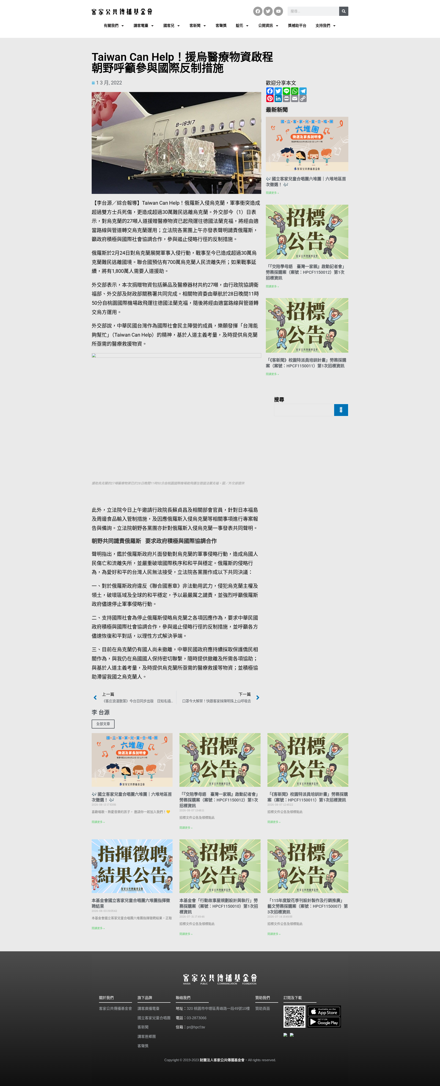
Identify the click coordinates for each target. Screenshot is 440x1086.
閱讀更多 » (272, 193)
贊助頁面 (262, 1009)
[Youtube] (278, 11)
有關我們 (111, 25)
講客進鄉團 (147, 1037)
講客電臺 (141, 25)
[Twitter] (268, 11)
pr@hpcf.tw (196, 1027)
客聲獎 (221, 25)
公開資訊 (265, 25)
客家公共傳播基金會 (115, 1009)
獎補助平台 (297, 25)
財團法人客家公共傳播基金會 (222, 1060)
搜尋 (279, 399)
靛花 (239, 25)
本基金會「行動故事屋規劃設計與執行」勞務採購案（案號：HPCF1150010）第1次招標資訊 (218, 906)
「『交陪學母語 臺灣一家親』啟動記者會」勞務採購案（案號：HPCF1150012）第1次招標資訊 (306, 272)
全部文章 (103, 724)
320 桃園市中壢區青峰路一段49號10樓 (218, 1009)
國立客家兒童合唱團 (154, 1018)
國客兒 (168, 25)
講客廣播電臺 (149, 1009)
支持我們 (323, 25)
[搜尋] (343, 11)
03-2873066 (196, 1018)
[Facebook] (257, 11)
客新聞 (195, 25)
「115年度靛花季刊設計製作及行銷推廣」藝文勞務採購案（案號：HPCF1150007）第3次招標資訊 (307, 906)
